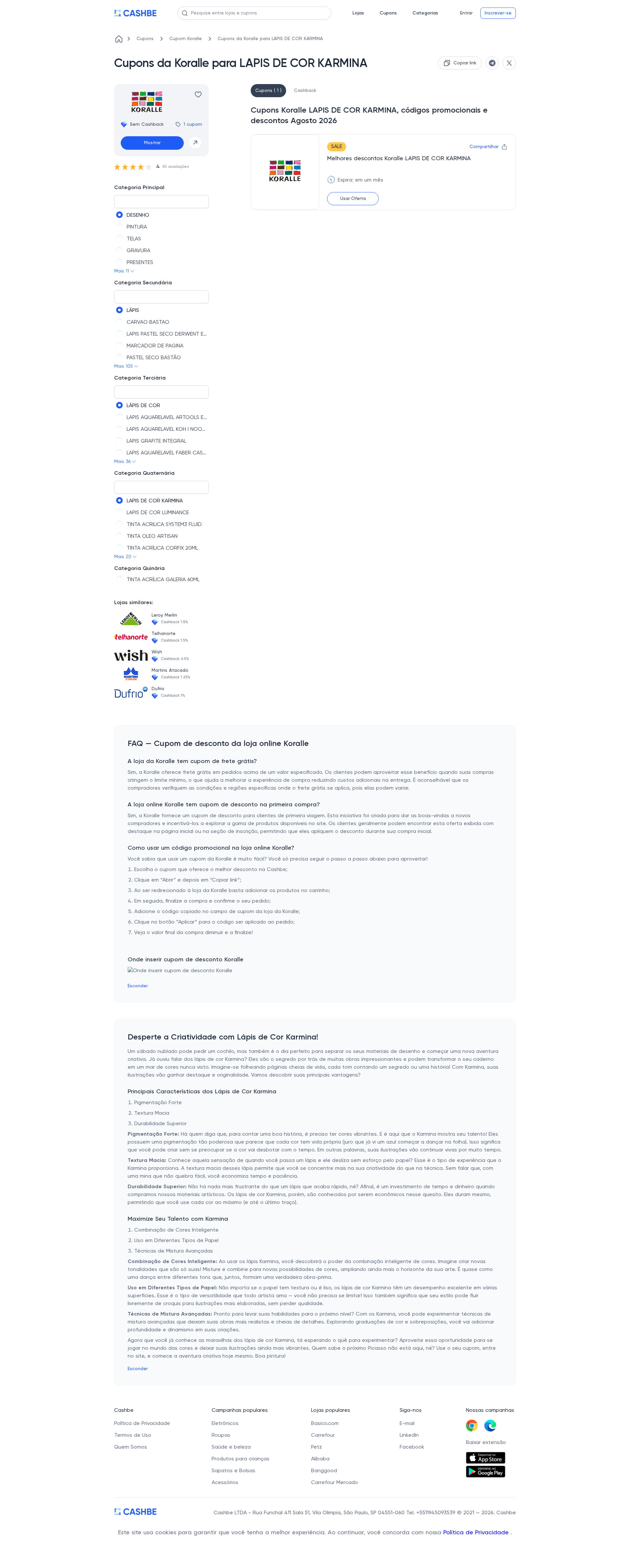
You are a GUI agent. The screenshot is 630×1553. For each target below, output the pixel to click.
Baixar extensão (486, 1442)
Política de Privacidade (477, 1533)
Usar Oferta (353, 198)
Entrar (466, 13)
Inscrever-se (498, 13)
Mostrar (152, 143)
